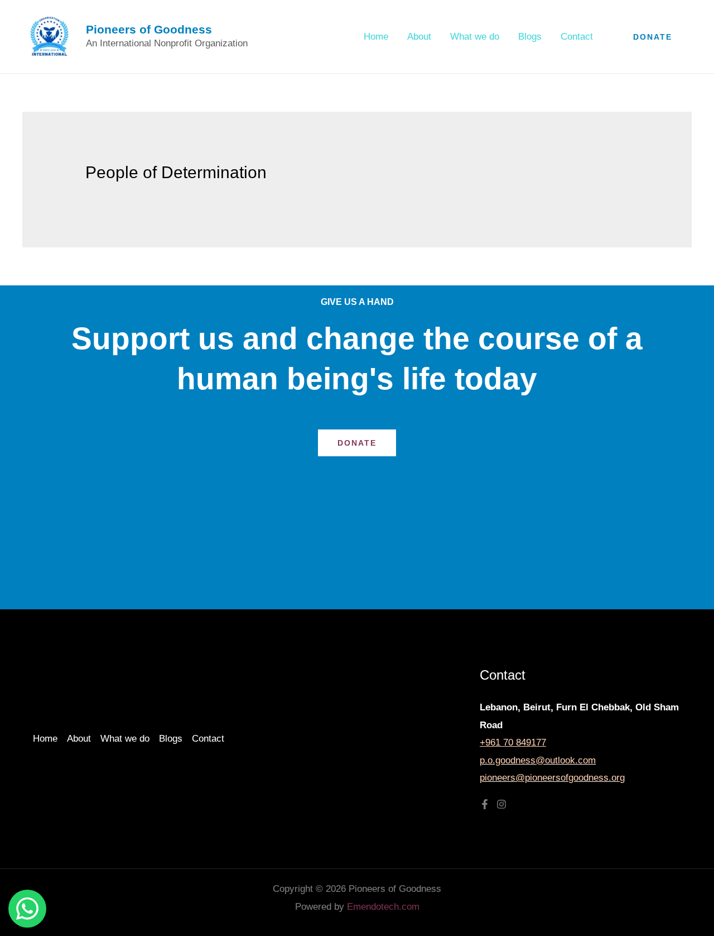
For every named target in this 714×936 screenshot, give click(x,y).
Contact (577, 36)
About (419, 36)
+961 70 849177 (513, 742)
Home (376, 36)
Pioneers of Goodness (149, 29)
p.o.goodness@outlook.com (538, 760)
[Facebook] (485, 804)
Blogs (530, 36)
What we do (474, 36)
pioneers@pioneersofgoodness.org (552, 777)
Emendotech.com (383, 906)
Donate (357, 442)
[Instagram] (501, 804)
